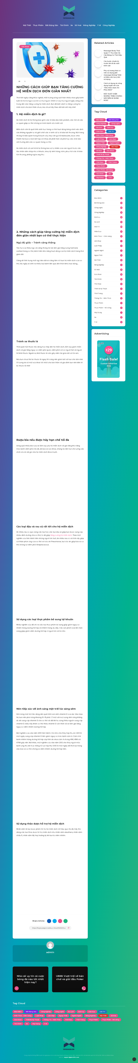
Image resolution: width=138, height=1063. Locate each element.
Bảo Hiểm (99, 120)
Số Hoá (78, 25)
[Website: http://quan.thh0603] (50, 957)
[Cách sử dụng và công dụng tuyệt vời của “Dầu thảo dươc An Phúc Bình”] (98, 86)
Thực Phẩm (38, 25)
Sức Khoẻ (25, 46)
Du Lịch (99, 127)
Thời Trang (112, 162)
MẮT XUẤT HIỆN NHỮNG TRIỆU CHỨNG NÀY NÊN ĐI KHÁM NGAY (113, 97)
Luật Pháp (100, 139)
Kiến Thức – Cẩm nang (103, 236)
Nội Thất (27, 25)
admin (50, 952)
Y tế (99, 25)
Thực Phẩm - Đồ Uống (104, 170)
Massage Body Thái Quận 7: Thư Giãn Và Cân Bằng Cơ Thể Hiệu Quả (113, 54)
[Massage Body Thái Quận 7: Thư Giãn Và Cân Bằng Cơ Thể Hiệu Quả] (98, 53)
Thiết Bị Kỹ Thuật (102, 154)
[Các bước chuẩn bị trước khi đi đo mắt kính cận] (98, 64)
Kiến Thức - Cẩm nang (104, 135)
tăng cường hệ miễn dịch (61, 535)
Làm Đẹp (112, 139)
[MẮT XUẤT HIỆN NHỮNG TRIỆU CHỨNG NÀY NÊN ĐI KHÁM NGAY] (98, 96)
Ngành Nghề (114, 143)
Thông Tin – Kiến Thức (102, 298)
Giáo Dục (99, 131)
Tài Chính (64, 25)
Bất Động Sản (51, 25)
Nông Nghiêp (89, 25)
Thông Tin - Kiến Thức (104, 158)
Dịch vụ (110, 127)
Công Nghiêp (109, 25)
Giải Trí (111, 131)
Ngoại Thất (100, 143)
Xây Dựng (99, 177)
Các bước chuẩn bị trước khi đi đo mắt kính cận (111, 63)
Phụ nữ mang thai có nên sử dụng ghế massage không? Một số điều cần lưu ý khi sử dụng (112, 75)
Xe (72, 25)
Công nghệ (115, 123)
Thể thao (99, 162)
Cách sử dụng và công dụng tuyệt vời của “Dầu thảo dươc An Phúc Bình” (113, 86)
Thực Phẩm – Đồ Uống (102, 308)
